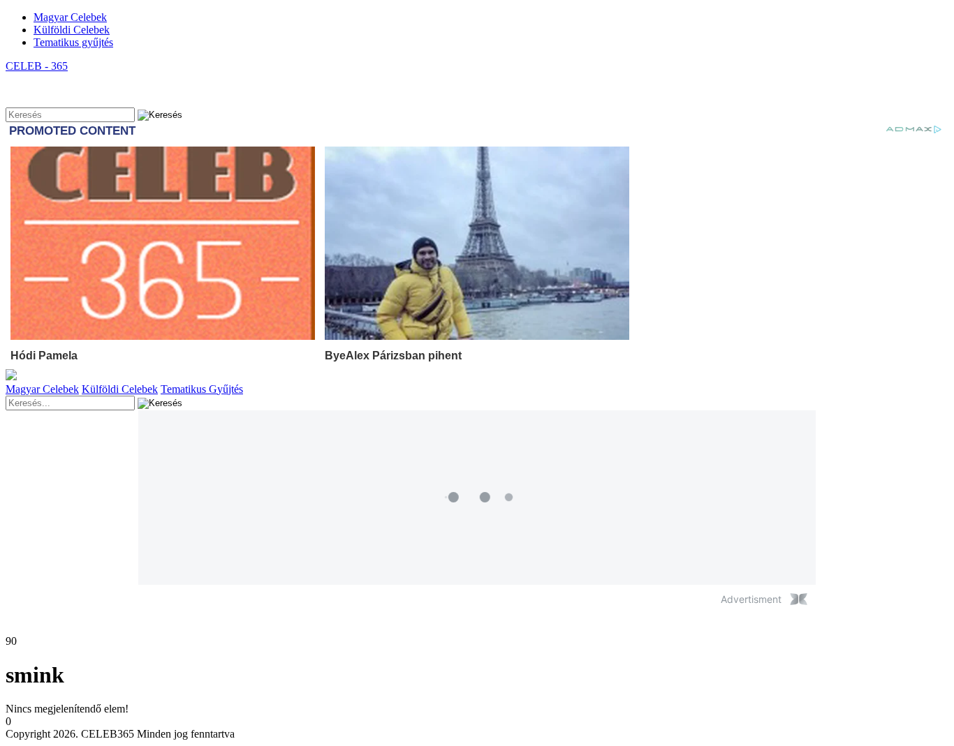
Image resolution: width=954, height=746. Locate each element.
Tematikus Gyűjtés (202, 389)
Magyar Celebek (70, 17)
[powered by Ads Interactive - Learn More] (798, 599)
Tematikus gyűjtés (73, 42)
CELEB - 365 (37, 66)
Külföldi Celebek (72, 30)
